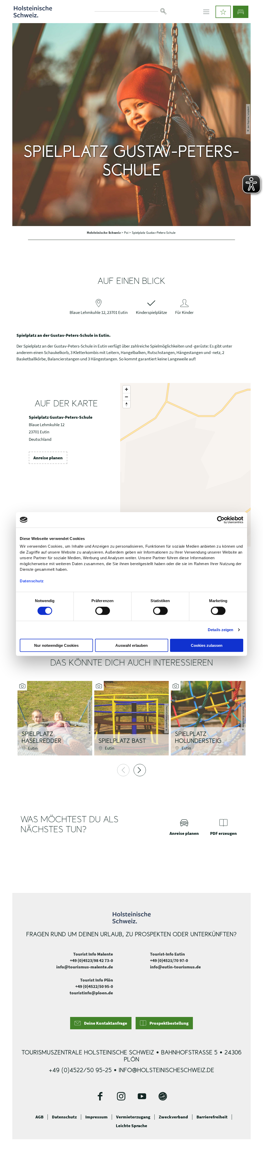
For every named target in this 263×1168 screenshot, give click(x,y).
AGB (39, 1116)
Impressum (96, 1116)
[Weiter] (140, 770)
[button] (223, 12)
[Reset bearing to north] (126, 404)
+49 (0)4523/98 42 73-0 (91, 960)
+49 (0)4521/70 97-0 (169, 960)
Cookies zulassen (206, 645)
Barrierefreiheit (212, 1116)
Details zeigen (220, 630)
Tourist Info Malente (93, 954)
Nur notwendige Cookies (56, 645)
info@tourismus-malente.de (84, 967)
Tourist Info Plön (96, 980)
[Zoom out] (126, 396)
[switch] (102, 611)
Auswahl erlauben (131, 645)
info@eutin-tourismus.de (175, 967)
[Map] (185, 465)
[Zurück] (123, 770)
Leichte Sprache (131, 1125)
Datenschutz (64, 1116)
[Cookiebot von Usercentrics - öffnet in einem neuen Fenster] (220, 520)
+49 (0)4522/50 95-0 (94, 986)
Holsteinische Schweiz (104, 232)
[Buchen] (240, 12)
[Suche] (163, 11)
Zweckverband (173, 1116)
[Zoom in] (126, 389)
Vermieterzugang (133, 1116)
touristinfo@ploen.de (91, 993)
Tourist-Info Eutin (167, 954)
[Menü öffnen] (206, 12)
